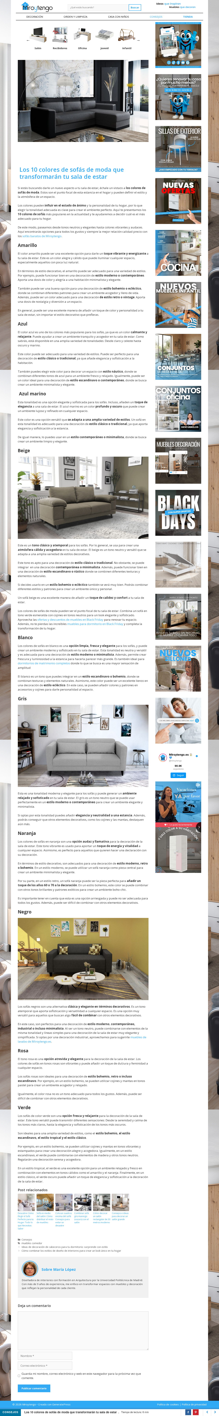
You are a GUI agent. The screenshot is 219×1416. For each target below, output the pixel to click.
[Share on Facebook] (188, 1412)
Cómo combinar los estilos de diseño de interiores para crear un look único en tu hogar (71, 1250)
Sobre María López (59, 1269)
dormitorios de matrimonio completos (44, 663)
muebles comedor (32, 1243)
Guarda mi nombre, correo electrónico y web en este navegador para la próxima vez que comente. (81, 1376)
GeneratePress (61, 1404)
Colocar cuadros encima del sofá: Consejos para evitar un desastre (63, 1219)
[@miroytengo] (162, 757)
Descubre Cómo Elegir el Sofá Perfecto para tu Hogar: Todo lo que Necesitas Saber (26, 1221)
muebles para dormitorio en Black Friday (95, 624)
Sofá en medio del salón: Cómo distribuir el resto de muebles (45, 1218)
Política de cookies (168, 1404)
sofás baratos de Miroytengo (41, 236)
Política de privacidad (194, 1404)
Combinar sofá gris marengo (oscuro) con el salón (81, 1218)
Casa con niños (118, 16)
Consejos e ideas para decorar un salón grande (120, 1216)
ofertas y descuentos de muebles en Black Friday (70, 620)
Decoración (34, 16)
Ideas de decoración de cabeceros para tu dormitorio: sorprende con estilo (65, 1247)
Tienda (188, 16)
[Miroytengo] (37, 7)
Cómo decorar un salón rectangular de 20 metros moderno (101, 1218)
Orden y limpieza (75, 16)
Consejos (156, 16)
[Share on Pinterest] (196, 1412)
